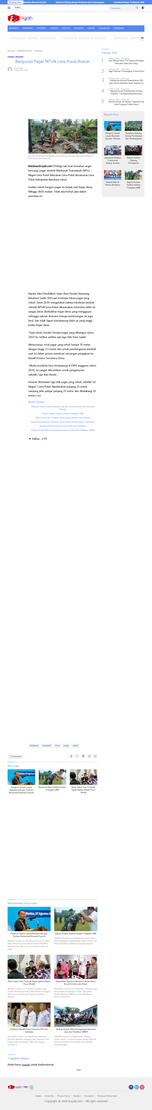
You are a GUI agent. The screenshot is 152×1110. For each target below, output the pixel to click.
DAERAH (54, 28)
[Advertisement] (16, 119)
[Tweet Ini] (77, 756)
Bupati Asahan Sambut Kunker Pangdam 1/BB (62, 414)
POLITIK (66, 28)
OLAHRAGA (104, 28)
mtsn (57, 746)
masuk (26, 1064)
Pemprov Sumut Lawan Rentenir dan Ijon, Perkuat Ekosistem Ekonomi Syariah (62, 408)
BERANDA (14, 28)
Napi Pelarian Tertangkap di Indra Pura (126, 71)
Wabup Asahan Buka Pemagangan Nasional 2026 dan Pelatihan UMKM (63, 430)
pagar (66, 746)
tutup (79, 1070)
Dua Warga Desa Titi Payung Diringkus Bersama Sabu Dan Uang (126, 62)
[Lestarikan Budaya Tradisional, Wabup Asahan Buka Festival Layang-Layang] (112, 150)
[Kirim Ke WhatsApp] (95, 756)
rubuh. (75, 746)
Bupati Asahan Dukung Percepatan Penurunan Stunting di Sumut (133, 161)
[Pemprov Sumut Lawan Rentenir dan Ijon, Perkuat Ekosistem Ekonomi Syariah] (21, 777)
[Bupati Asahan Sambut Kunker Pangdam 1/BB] (52, 777)
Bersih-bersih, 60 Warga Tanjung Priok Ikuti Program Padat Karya (126, 103)
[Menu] (10, 7)
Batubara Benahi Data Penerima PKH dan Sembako (63, 426)
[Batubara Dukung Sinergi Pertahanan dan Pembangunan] (133, 126)
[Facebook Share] (71, 756)
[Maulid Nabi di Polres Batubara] (112, 175)
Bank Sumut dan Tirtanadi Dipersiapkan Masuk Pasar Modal (63, 418)
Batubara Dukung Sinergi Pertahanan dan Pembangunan (64, 2)
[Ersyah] (20, 18)
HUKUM (90, 28)
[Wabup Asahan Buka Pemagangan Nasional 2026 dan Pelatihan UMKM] (75, 1014)
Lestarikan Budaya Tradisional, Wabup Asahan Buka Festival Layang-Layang (112, 161)
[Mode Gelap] (142, 7)
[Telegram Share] (89, 756)
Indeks (17, 7)
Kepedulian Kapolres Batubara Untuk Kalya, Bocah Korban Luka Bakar (63, 422)
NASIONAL (28, 28)
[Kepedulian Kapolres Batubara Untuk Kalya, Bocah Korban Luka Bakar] (75, 967)
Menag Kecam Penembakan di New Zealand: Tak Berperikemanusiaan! (126, 92)
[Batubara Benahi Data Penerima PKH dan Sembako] (29, 1014)
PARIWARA (119, 28)
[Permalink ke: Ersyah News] (10, 69)
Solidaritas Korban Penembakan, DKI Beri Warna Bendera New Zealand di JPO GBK (126, 82)
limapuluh (46, 746)
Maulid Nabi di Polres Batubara (112, 184)
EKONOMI (78, 28)
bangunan (34, 746)
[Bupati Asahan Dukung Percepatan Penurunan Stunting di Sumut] (133, 150)
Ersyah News (18, 68)
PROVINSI (41, 28)
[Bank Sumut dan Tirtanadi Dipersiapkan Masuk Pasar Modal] (83, 777)
